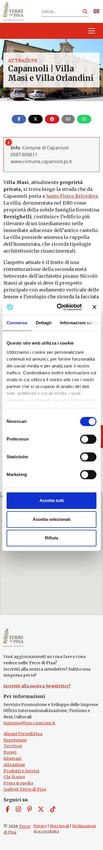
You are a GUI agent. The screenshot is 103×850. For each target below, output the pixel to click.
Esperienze (15, 740)
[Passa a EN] (96, 12)
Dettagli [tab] (44, 322)
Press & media (18, 783)
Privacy (40, 826)
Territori (12, 746)
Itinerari (12, 758)
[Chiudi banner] (94, 307)
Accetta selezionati (51, 519)
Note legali (59, 826)
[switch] (88, 439)
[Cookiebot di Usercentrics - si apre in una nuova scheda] (60, 307)
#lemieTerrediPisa (22, 733)
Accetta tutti (51, 500)
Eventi (10, 752)
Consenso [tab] (17, 322)
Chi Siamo (14, 776)
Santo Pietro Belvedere (72, 196)
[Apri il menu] (92, 31)
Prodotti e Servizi (21, 770)
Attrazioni (22, 60)
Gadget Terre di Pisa (24, 789)
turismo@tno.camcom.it (29, 722)
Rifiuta (51, 537)
